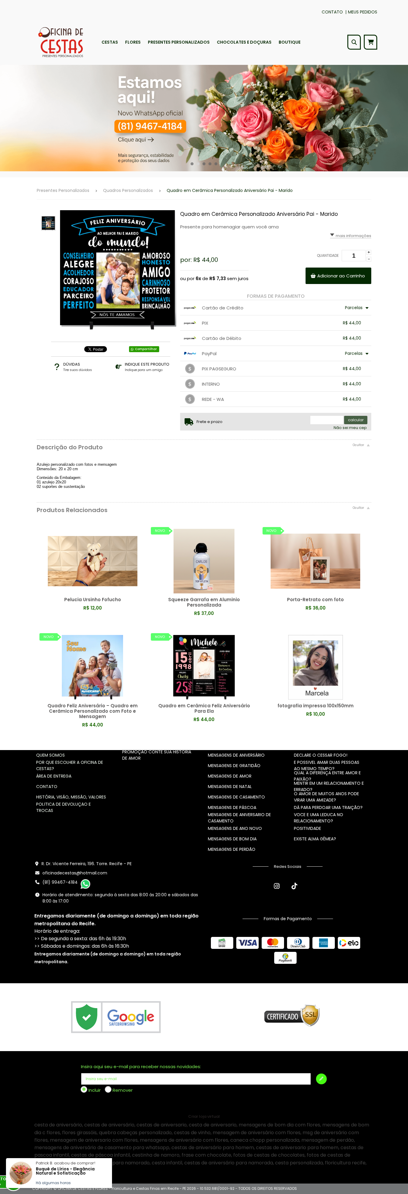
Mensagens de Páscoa (232, 807)
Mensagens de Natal (230, 787)
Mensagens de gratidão (234, 766)
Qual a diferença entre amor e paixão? (327, 776)
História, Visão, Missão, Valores (71, 797)
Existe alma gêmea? (315, 839)
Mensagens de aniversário (236, 755)
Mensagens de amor (229, 776)
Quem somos (50, 755)
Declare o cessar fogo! (320, 755)
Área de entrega (53, 776)
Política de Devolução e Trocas (63, 807)
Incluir (94, 1090)
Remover (123, 1090)
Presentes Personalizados (63, 190)
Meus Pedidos (362, 12)
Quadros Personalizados (128, 190)
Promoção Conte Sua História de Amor (156, 755)
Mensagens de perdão (231, 849)
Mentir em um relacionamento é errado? (329, 786)
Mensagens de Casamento (236, 797)
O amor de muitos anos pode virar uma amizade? (326, 797)
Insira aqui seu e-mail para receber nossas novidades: (141, 1066)
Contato (332, 12)
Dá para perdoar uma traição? (328, 807)
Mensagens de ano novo (235, 828)
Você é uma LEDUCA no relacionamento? (318, 818)
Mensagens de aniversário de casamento (239, 818)
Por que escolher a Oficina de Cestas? (69, 765)
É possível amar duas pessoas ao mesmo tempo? (326, 765)
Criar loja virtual (204, 1116)
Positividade (307, 828)
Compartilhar (146, 349)
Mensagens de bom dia (232, 839)
